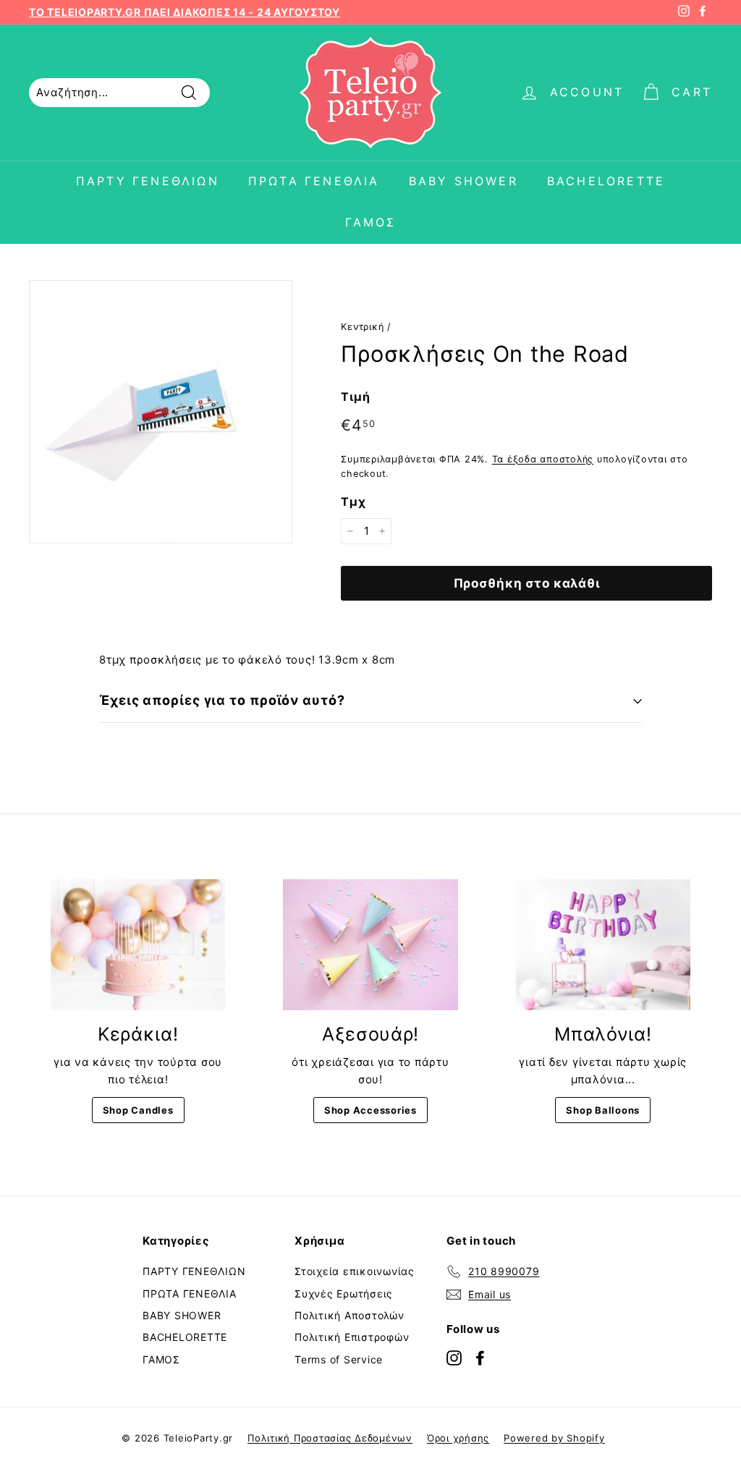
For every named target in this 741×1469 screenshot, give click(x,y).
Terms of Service (339, 1359)
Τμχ (353, 501)
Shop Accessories (370, 1110)
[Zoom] (161, 412)
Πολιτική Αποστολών (350, 1315)
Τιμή (355, 396)
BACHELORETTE (606, 181)
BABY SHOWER (463, 181)
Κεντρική (362, 326)
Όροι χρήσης (458, 1438)
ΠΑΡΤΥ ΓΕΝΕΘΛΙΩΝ (147, 181)
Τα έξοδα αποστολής (543, 459)
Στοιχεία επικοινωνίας (355, 1271)
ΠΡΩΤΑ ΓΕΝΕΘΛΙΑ (314, 181)
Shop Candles (138, 1110)
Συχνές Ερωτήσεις (344, 1293)
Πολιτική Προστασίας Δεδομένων (329, 1438)
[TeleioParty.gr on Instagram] (454, 1357)
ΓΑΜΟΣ (371, 222)
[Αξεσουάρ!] (370, 944)
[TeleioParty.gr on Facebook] (480, 1357)
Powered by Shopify (554, 1438)
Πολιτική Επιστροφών (352, 1337)
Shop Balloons (603, 1110)
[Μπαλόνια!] (603, 944)
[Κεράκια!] (138, 944)
